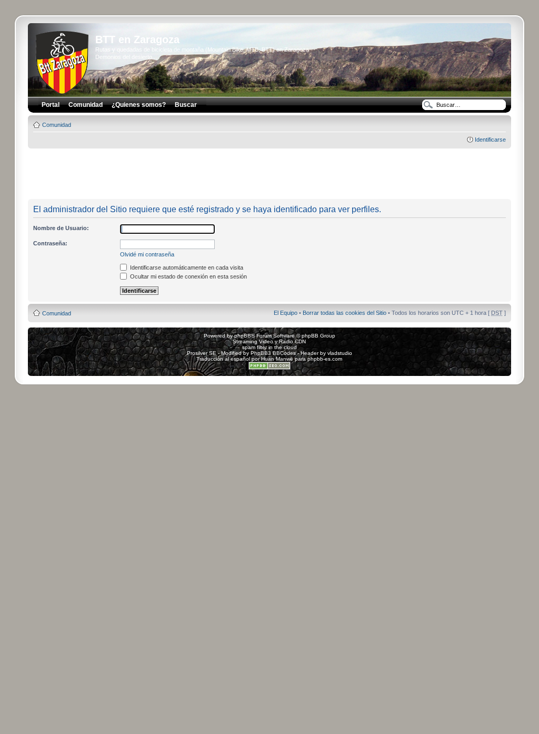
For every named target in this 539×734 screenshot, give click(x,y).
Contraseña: (50, 243)
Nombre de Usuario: (61, 228)
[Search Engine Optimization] (269, 368)
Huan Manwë (277, 359)
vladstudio (339, 353)
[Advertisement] (269, 174)
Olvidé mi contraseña (147, 254)
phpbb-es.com (324, 359)
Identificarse (490, 139)
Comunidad (56, 125)
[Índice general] (63, 60)
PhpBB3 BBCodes (273, 353)
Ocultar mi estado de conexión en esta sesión (187, 276)
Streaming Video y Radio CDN (269, 341)
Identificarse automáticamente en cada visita (185, 267)
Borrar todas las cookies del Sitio (344, 313)
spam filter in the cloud (269, 347)
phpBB (242, 336)
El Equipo (285, 313)
